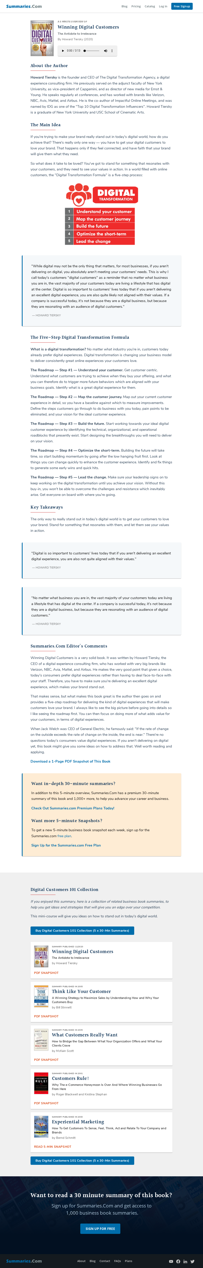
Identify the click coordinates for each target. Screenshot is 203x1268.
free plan (64, 836)
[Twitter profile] (192, 1261)
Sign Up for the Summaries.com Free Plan (66, 845)
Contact (105, 1261)
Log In (163, 6)
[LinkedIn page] (185, 1261)
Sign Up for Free (100, 1229)
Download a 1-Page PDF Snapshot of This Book (70, 761)
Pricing (136, 6)
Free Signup (182, 6)
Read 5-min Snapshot (52, 1147)
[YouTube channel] (171, 1261)
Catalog (150, 6)
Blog (124, 6)
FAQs (117, 1261)
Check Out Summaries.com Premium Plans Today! (72, 808)
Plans (128, 1261)
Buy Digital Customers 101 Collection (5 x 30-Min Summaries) (82, 930)
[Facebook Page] (178, 1261)
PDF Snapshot (46, 973)
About (81, 1261)
